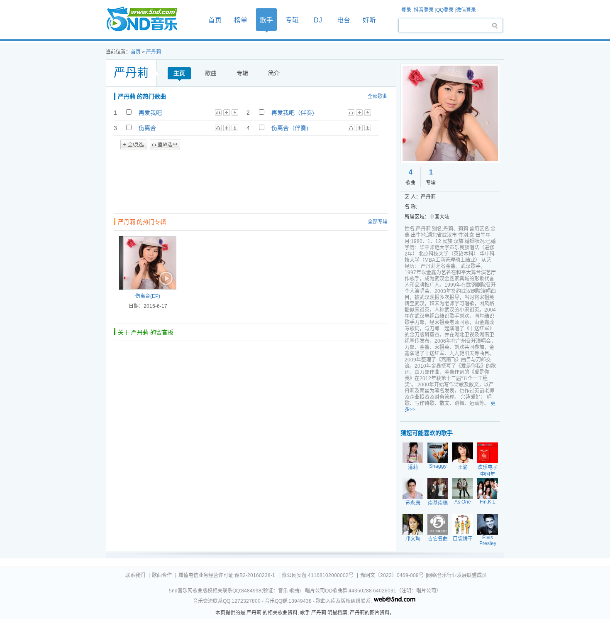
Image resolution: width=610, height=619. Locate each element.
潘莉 (413, 467)
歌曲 (211, 73)
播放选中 (165, 145)
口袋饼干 (463, 539)
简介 (274, 73)
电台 (343, 20)
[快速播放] (165, 278)
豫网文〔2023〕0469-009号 (392, 575)
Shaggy (438, 466)
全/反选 (133, 145)
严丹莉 (153, 52)
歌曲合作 (162, 575)
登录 (406, 10)
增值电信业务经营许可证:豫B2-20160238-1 (226, 575)
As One (462, 502)
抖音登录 (424, 10)
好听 (369, 20)
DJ (318, 20)
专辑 (292, 20)
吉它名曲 (438, 539)
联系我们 (135, 575)
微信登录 (466, 10)
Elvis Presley (487, 540)
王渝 (463, 467)
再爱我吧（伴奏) (292, 112)
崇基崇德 (438, 503)
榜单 (240, 20)
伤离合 (147, 128)
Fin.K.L (487, 502)
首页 (147, 19)
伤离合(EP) (147, 296)
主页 (179, 73)
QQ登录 (445, 10)
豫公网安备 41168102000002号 (318, 575)
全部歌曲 (378, 96)
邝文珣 (412, 539)
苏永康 (412, 503)
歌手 (266, 20)
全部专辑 (378, 222)
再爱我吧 (150, 112)
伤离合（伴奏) (289, 128)
